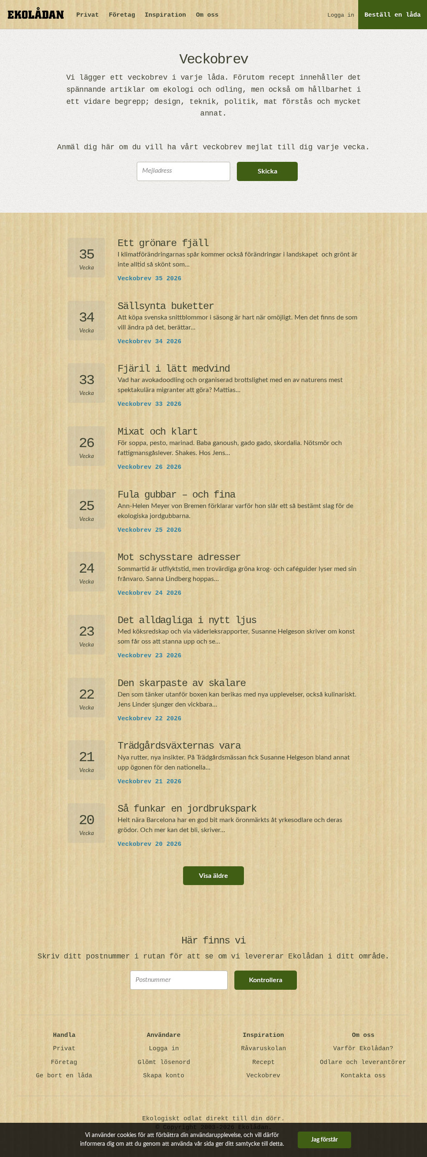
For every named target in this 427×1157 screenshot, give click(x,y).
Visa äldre (213, 876)
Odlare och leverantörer (363, 1062)
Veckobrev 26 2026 (149, 467)
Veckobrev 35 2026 (149, 278)
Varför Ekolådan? (363, 1048)
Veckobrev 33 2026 (149, 404)
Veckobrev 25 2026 (149, 530)
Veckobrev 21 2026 (149, 781)
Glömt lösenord (164, 1062)
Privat (87, 15)
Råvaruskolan (263, 1048)
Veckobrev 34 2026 (149, 341)
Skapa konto (163, 1075)
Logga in (340, 15)
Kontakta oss (363, 1075)
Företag (122, 15)
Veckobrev (263, 1075)
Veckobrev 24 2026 (149, 593)
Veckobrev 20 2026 (149, 844)
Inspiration (165, 15)
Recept (263, 1062)
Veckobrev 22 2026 (149, 718)
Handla (64, 1035)
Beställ (392, 15)
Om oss (207, 15)
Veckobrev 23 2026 (149, 655)
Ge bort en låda (64, 1075)
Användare (164, 1035)
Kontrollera (265, 980)
